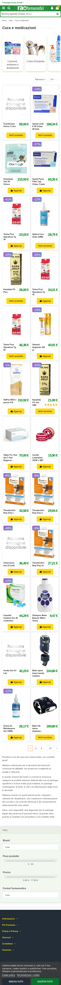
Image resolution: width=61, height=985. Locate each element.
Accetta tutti (45, 981)
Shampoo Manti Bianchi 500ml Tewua (39, 618)
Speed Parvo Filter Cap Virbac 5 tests (38, 181)
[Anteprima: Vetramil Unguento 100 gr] (48, 340)
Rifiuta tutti (16, 981)
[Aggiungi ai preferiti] (12, 119)
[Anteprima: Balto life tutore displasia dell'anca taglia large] (48, 722)
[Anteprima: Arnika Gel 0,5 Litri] (19, 666)
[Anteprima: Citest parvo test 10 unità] (19, 559)
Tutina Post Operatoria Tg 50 (9, 347)
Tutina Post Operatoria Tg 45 (38, 292)
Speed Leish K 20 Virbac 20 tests (38, 126)
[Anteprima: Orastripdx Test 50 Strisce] (19, 175)
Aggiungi (17, 190)
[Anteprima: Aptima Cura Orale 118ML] (48, 230)
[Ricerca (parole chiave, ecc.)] (57, 14)
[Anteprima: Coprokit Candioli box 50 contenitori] (19, 611)
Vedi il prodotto (16, 135)
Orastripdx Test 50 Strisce (8, 181)
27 (50, 748)
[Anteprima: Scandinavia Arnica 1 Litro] (19, 119)
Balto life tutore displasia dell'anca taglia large (37, 731)
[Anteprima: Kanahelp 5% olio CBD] (48, 396)
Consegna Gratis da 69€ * (13, 3)
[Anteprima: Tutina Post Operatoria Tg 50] (19, 340)
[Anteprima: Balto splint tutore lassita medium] (48, 666)
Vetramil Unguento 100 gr (38, 347)
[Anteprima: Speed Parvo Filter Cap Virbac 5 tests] (48, 175)
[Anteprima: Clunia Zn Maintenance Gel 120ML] (19, 722)
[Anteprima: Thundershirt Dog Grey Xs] (48, 559)
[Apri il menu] (3, 8)
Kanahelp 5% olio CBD (36, 402)
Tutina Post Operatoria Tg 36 (9, 237)
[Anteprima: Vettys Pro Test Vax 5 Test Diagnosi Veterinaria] (19, 451)
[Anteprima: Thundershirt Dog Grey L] (19, 506)
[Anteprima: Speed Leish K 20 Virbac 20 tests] (48, 119)
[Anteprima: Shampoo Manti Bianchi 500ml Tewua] (48, 611)
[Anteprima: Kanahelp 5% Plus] (19, 285)
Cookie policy (8, 975)
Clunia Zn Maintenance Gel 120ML (9, 728)
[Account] (52, 8)
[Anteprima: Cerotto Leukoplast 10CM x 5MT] (48, 451)
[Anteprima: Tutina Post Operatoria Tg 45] (48, 285)
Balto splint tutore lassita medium (38, 673)
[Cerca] (9, 8)
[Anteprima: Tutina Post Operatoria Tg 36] (19, 230)
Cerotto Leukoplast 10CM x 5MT (37, 457)
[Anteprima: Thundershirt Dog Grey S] (48, 506)
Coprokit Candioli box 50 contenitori (10, 618)
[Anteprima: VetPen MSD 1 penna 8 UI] (19, 396)
